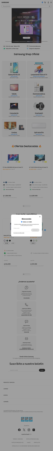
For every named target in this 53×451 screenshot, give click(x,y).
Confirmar (35, 230)
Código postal (16, 228)
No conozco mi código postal (19, 232)
